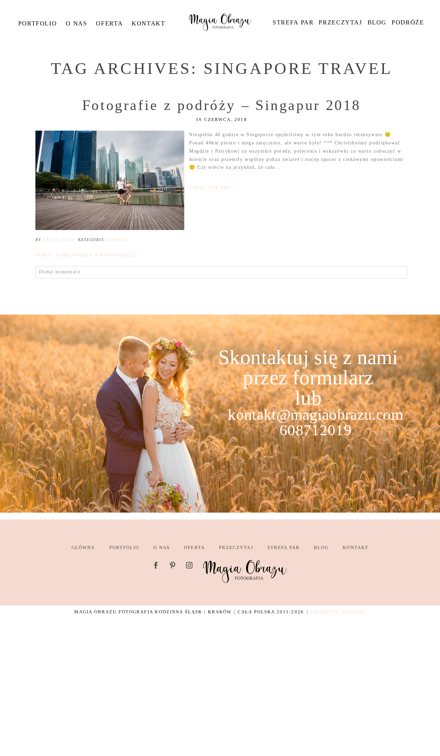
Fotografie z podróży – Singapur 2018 (221, 105)
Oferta (109, 23)
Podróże (408, 22)
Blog (376, 22)
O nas (76, 23)
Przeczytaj (340, 22)
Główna (83, 547)
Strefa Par (293, 22)
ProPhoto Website (338, 611)
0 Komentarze (86, 255)
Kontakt (148, 23)
